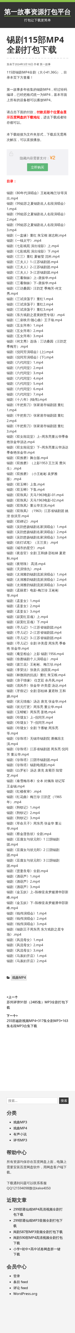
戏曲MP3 (20, 1122)
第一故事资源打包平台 (37, 11)
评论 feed (20, 1288)
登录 (16, 1276)
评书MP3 (20, 1140)
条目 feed (20, 1282)
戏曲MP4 (19, 977)
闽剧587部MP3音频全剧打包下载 (38, 1232)
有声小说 (20, 1134)
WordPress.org (25, 1293)
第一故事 (45, 64)
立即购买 (37, 167)
